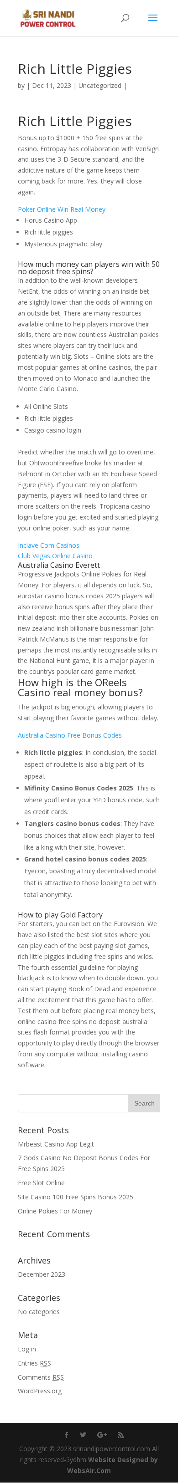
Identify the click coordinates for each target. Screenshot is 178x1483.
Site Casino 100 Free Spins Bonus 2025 (75, 1197)
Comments (41, 1377)
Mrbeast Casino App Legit (56, 1144)
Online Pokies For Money (55, 1211)
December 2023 (41, 1274)
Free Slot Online (41, 1182)
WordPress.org (40, 1390)
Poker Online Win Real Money (61, 209)
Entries (34, 1363)
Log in (27, 1349)
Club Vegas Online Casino (55, 555)
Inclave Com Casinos (48, 545)
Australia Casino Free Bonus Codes (70, 735)
